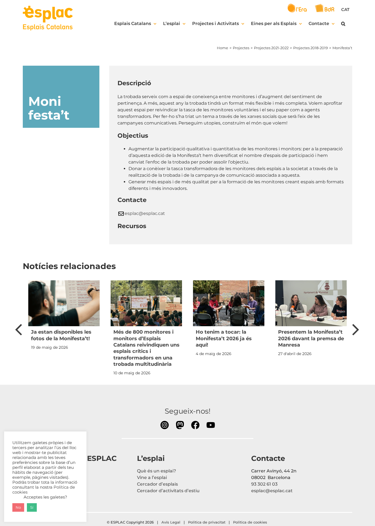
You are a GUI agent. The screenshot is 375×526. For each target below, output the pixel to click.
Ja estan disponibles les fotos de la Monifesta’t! (61, 335)
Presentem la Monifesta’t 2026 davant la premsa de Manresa (311, 338)
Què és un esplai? (156, 471)
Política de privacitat (206, 522)
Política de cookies (250, 522)
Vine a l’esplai (152, 477)
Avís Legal (170, 522)
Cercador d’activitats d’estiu (168, 490)
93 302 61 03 (264, 484)
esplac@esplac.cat (145, 213)
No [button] (18, 507)
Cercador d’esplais (157, 484)
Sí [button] (31, 507)
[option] (64, 316)
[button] (343, 23)
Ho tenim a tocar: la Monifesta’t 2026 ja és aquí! (224, 338)
